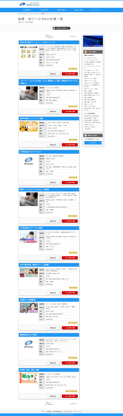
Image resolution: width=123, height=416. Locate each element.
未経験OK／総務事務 (27, 300)
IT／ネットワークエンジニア (91, 60)
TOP (43, 411)
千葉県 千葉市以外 (96, 122)
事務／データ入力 (88, 104)
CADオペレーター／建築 (90, 78)
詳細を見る (53, 74)
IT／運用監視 (98, 62)
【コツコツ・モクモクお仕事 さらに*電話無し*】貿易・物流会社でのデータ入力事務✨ (49, 82)
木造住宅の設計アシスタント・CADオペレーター (38, 42)
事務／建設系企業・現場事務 (91, 93)
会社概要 (48, 411)
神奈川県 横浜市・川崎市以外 (91, 120)
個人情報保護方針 (58, 411)
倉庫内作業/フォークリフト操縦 (31, 118)
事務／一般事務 (88, 91)
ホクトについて (96, 10)
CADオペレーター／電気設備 (91, 82)
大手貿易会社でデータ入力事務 (31, 228)
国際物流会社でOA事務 (28, 335)
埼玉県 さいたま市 (88, 124)
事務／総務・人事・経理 (90, 102)
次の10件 (72, 36)
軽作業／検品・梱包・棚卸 (29, 370)
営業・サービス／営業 (89, 106)
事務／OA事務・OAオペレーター (92, 95)
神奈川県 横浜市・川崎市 (90, 118)
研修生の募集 (78, 10)
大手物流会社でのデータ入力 (30, 152)
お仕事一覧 (44, 10)
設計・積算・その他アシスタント (92, 72)
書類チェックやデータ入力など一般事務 (34, 189)
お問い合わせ (68, 411)
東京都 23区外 (95, 116)
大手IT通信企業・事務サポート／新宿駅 (34, 265)
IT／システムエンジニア (90, 57)
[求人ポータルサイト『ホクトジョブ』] (29, 4)
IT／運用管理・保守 (89, 64)
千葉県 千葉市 (87, 122)
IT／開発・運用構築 (89, 62)
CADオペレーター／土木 (90, 80)
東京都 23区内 (87, 116)
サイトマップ (77, 411)
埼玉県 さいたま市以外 (89, 126)
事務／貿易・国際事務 (89, 99)
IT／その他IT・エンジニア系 (91, 70)
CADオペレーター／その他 (90, 89)
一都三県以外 (87, 129)
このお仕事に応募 (70, 74)
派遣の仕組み (61, 10)
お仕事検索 (27, 10)
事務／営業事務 (88, 97)
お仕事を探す (93, 143)
